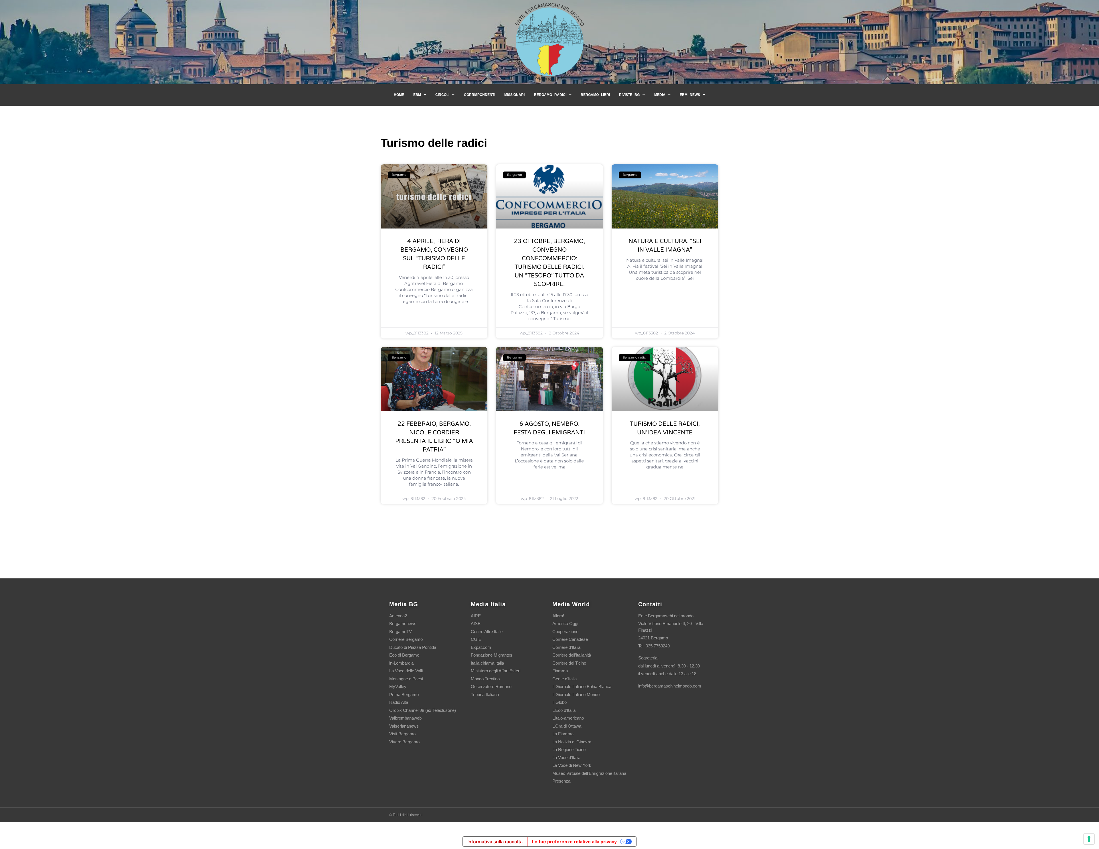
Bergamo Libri (595, 95)
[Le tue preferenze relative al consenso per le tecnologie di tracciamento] (1089, 839)
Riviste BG (629, 95)
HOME (399, 95)
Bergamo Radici (550, 95)
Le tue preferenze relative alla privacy (574, 841)
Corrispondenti (479, 95)
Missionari (514, 95)
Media (659, 95)
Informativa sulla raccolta (495, 841)
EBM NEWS (690, 95)
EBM (417, 95)
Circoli (442, 95)
